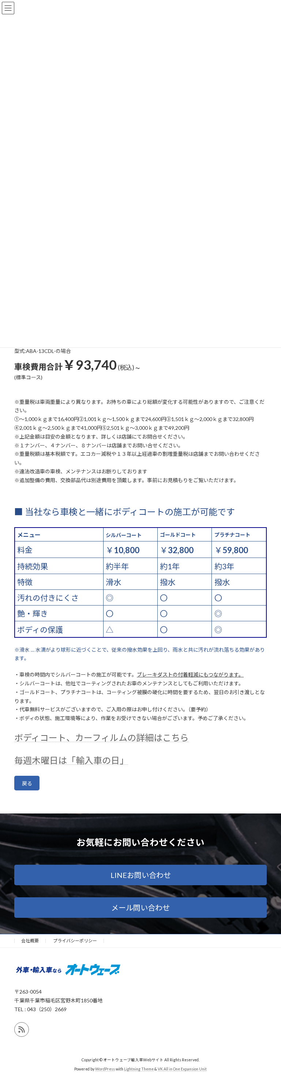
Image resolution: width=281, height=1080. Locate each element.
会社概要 (30, 940)
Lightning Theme (139, 1068)
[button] (140, 875)
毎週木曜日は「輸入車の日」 (71, 760)
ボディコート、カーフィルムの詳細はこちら (101, 737)
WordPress (105, 1068)
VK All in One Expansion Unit (182, 1068)
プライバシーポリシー (75, 940)
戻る (27, 783)
